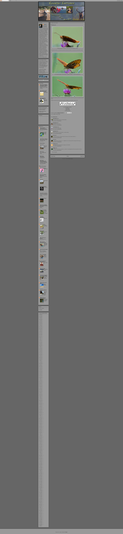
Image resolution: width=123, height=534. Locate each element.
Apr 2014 (40, 383)
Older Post (82, 156)
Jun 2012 (40, 417)
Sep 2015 (40, 357)
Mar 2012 (40, 421)
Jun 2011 (40, 435)
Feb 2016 (40, 349)
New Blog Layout (42, 157)
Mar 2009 (40, 476)
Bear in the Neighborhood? (43, 129)
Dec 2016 (40, 342)
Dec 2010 (40, 444)
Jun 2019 (40, 325)
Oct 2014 (40, 374)
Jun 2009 (40, 472)
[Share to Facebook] (70, 112)
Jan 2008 (40, 498)
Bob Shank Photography (42, 156)
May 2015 (40, 363)
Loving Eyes (45, 187)
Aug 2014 (40, 377)
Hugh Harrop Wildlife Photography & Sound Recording (43, 206)
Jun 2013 (40, 398)
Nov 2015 (40, 354)
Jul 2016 (40, 346)
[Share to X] (69, 112)
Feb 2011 (40, 441)
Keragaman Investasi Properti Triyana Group (45, 293)
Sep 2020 (40, 319)
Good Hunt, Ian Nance (43, 193)
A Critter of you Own (67, 110)
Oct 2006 (40, 521)
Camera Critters (41, 308)
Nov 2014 (40, 372)
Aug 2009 (40, 469)
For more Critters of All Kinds (67, 107)
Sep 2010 (40, 449)
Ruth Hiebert (55, 118)
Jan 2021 (40, 314)
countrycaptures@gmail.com (43, 65)
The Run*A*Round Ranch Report (43, 261)
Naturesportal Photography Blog (43, 242)
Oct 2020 (40, 317)
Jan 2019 (40, 331)
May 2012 (40, 418)
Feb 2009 (40, 478)
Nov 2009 (40, 464)
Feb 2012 (40, 423)
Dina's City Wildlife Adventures (43, 175)
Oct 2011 (40, 429)
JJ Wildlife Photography (42, 217)
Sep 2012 (40, 412)
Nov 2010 (40, 446)
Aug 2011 (40, 432)
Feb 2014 (40, 386)
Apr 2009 (40, 475)
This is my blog (42, 268)
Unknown (54, 143)
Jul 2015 (40, 360)
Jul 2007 (40, 507)
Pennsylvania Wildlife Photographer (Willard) (43, 85)
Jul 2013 (40, 397)
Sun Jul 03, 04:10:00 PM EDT (57, 137)
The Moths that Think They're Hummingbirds (45, 212)
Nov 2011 (40, 427)
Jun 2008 (40, 490)
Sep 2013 (40, 394)
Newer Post (53, 156)
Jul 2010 (40, 452)
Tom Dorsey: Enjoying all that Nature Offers (43, 275)
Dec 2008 (40, 481)
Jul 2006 (40, 525)
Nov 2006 (40, 519)
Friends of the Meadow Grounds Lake (42, 111)
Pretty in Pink (46, 168)
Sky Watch (40, 309)
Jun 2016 (40, 348)
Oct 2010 (40, 447)
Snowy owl (45, 218)
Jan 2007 (40, 516)
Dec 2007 (40, 499)
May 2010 (40, 455)
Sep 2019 (40, 322)
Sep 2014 (40, 375)
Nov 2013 (40, 391)
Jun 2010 (40, 453)
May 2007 (40, 510)
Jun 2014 (40, 380)
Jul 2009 (40, 470)
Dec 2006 (40, 518)
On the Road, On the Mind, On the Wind (43, 91)
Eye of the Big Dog (43, 186)
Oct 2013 (40, 392)
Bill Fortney (42, 151)
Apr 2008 (40, 493)
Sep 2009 (40, 467)
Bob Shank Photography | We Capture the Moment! (43, 161)
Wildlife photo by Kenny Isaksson (43, 298)
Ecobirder (41, 179)
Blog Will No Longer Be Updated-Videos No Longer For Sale (43, 87)
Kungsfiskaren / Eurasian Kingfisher (45, 300)
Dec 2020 (40, 316)
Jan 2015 (40, 369)
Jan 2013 (40, 406)
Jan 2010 (40, 461)
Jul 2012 (40, 415)
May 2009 (40, 473)
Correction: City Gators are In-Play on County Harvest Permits (43, 195)
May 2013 (40, 400)
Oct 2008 (40, 484)
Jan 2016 (40, 351)
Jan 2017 (40, 340)
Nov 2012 (40, 409)
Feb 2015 (40, 368)
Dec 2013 (40, 389)
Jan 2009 (40, 479)
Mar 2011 (40, 440)
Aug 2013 (40, 395)
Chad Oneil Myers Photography (43, 98)
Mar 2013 (40, 403)
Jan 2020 (40, 320)
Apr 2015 (40, 365)
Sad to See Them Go (43, 239)
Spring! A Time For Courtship (45, 256)
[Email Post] (65, 112)
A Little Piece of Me (43, 132)
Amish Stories (42, 143)
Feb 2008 (40, 496)
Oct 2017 (40, 337)
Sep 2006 (40, 522)
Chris (54, 135)
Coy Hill (45, 24)
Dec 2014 (40, 371)
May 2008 (40, 492)
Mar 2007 (40, 513)
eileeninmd (55, 131)
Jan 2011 (40, 443)
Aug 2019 (40, 323)
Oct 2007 (40, 502)
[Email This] (67, 112)
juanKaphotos (42, 224)
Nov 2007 (40, 501)
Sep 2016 (40, 345)
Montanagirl (55, 122)
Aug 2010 (40, 450)
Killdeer (41, 207)
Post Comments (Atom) (69, 158)
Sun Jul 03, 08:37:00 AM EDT (57, 133)
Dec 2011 (40, 426)
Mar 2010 (40, 458)
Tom (53, 139)
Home (68, 156)
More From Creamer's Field (45, 147)
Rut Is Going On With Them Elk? (45, 277)
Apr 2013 (40, 401)
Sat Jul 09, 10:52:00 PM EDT (57, 150)
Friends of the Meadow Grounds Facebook (42, 109)
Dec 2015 (40, 352)
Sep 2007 (40, 504)
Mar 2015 (40, 366)
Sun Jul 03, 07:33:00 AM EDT (57, 129)
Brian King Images (43, 166)
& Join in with (67, 109)
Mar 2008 (40, 495)
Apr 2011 (40, 438)
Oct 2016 (40, 343)
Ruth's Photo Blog (43, 254)
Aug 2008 (40, 487)
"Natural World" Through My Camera (43, 128)
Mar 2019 (40, 328)
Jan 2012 (40, 424)
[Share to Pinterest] (71, 112)
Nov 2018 (40, 334)
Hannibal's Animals (43, 198)
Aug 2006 (40, 524)
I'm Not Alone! (46, 92)
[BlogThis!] (68, 112)
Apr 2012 (40, 420)
